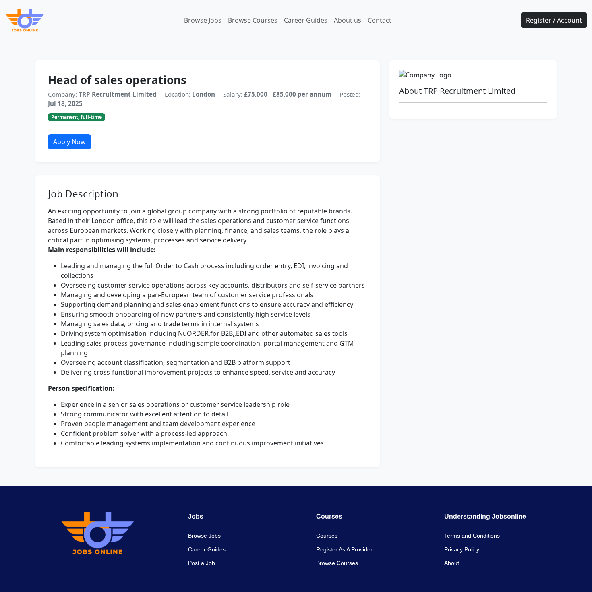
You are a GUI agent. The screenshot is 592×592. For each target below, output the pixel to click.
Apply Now (69, 141)
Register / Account (554, 20)
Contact (379, 20)
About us (347, 20)
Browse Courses (252, 20)
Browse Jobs (202, 20)
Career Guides (305, 20)
